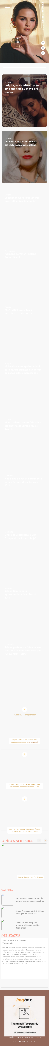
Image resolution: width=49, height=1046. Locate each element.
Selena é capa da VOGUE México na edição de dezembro (30, 912)
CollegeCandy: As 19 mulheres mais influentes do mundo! (22, 199)
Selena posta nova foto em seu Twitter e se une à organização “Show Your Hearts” (23, 650)
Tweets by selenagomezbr (24, 714)
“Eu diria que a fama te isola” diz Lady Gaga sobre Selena (22, 143)
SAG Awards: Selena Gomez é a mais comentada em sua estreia (30, 899)
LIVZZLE (37, 1037)
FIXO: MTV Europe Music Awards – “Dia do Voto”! (19, 311)
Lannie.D (24, 1039)
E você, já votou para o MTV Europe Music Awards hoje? (21, 536)
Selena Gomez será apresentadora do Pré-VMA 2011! (20, 594)
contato (12, 941)
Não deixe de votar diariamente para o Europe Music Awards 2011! (23, 482)
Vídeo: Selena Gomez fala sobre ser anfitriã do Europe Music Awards (23, 426)
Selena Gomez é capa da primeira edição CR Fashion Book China (28, 925)
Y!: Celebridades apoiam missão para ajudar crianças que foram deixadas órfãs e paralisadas (23, 369)
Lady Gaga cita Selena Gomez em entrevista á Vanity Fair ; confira (22, 89)
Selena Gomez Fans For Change (30, 877)
